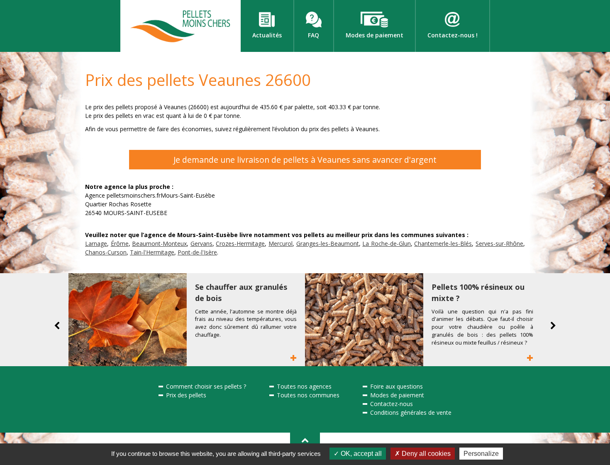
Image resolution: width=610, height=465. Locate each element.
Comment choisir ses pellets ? (206, 386)
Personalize (481, 453)
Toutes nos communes (308, 395)
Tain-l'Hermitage (152, 252)
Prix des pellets (186, 395)
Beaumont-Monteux (159, 243)
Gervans (201, 243)
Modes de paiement (397, 395)
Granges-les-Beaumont (327, 243)
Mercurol (280, 243)
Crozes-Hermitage (240, 243)
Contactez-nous (391, 404)
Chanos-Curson (106, 252)
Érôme (120, 243)
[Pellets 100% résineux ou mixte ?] (364, 319)
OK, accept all (360, 453)
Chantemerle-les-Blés (443, 243)
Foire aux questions (396, 386)
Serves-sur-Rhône (499, 243)
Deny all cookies (425, 453)
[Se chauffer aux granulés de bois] (127, 319)
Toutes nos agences (304, 386)
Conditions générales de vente (410, 412)
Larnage (96, 243)
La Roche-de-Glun (386, 243)
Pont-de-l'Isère (197, 252)
